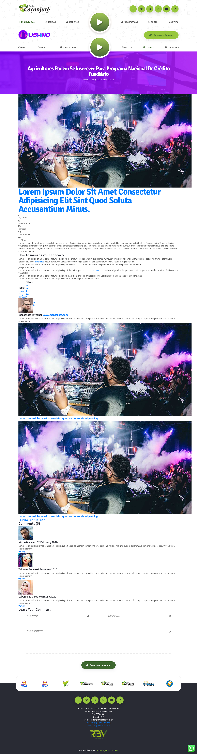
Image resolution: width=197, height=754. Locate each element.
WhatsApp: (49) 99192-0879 (98, 722)
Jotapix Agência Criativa (106, 750)
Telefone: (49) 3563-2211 (98, 725)
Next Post (38, 519)
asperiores (39, 261)
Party (20, 294)
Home (85, 79)
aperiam (96, 270)
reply (23, 551)
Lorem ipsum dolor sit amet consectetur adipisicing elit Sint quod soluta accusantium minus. (89, 200)
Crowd (21, 291)
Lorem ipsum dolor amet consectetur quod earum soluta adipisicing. (58, 418)
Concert (22, 297)
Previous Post (26, 519)
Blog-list (95, 79)
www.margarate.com (55, 315)
